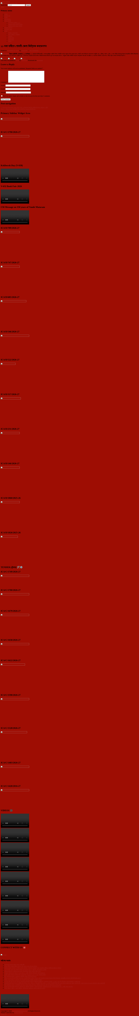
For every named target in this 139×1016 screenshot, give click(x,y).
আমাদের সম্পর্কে (8, 28)
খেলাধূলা (10, 36)
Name (2, 85)
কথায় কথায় (11, 39)
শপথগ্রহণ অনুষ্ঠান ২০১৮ (14, 22)
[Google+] (17, 58)
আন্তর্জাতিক (7, 19)
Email (2, 89)
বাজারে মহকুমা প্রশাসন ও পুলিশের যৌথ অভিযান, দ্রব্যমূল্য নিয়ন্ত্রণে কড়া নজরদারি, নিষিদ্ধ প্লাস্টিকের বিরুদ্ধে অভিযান (33, 968)
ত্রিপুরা (17, 60)
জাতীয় (6, 17)
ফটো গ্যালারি (8, 21)
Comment (4, 82)
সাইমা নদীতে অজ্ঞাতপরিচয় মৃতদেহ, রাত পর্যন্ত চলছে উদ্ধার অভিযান (21, 966)
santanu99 (24, 50)
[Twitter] (11, 58)
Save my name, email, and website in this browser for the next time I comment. (26, 96)
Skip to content (5, 1)
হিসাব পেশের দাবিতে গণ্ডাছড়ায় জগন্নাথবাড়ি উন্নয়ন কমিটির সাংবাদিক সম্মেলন (23, 980)
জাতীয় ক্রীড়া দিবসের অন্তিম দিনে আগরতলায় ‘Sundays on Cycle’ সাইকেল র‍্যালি (25, 975)
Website (3, 92)
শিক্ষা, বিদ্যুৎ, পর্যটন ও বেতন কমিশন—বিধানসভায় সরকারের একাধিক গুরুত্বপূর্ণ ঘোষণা (25, 988)
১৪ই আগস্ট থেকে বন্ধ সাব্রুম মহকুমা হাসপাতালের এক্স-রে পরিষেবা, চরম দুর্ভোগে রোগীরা (25, 969)
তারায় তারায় (11, 38)
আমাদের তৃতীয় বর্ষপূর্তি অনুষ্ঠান (15, 24)
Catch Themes (18, 1012)
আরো (6, 31)
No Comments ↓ (34, 50)
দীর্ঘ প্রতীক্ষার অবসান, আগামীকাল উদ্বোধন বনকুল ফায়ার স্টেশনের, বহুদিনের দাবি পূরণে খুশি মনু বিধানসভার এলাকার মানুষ (33, 985)
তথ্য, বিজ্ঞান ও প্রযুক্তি (14, 34)
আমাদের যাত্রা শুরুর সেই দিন (15, 26)
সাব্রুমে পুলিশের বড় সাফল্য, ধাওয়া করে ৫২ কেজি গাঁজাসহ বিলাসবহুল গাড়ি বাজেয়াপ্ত (25, 973)
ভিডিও (9, 41)
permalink (40, 60)
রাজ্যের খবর (7, 16)
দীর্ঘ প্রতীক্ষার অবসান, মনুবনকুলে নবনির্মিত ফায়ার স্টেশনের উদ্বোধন (20, 976)
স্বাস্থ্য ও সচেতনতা (12, 33)
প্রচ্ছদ (6, 14)
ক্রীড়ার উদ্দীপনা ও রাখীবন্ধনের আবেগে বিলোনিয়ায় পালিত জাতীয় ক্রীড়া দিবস (23, 971)
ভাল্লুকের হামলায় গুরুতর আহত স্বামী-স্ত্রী (14, 964)
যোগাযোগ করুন (8, 29)
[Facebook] (4, 58)
